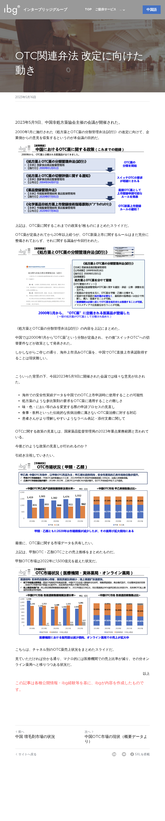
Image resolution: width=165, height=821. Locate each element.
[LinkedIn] (114, 754)
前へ (21, 732)
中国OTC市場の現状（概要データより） (116, 739)
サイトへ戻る (27, 754)
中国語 (152, 10)
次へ (88, 732)
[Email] (124, 754)
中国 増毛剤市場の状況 (35, 736)
